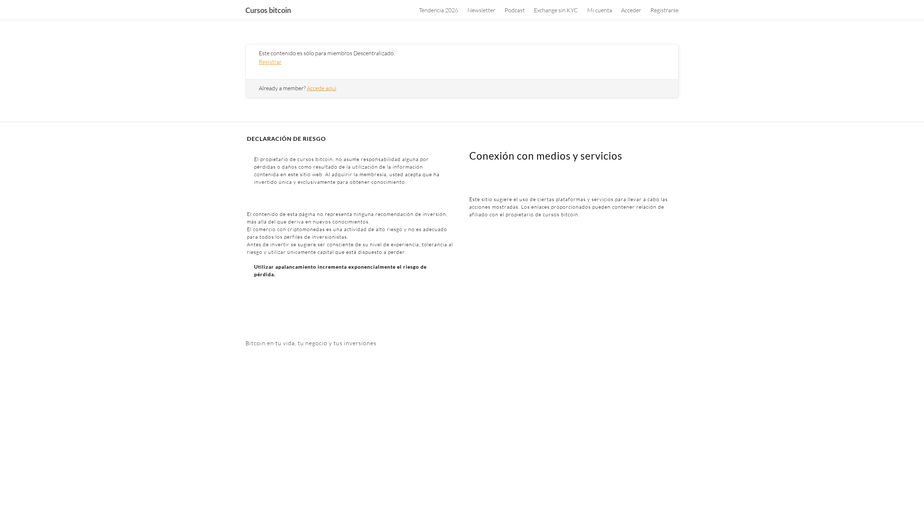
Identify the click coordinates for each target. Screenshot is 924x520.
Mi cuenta (599, 10)
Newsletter (481, 10)
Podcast (515, 10)
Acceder (631, 10)
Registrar (270, 61)
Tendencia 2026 (438, 10)
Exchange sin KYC (556, 10)
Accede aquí (321, 88)
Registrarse (664, 10)
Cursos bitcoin (268, 10)
